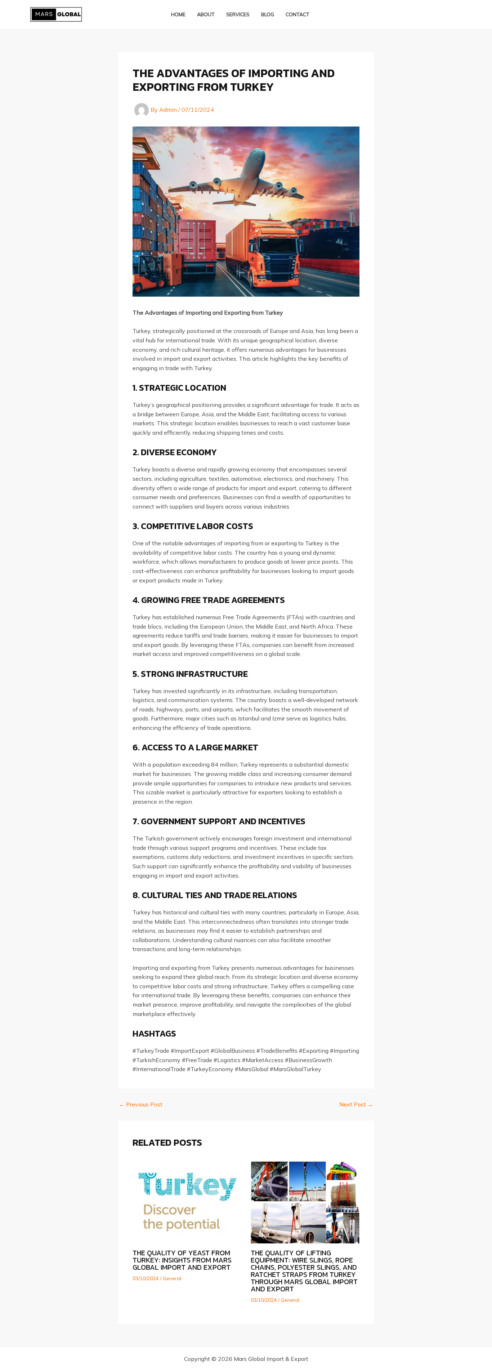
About (206, 15)
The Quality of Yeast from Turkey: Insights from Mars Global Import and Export (182, 1260)
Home (178, 15)
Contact (297, 15)
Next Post (356, 1104)
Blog (267, 15)
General (172, 1278)
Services (238, 15)
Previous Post (140, 1104)
